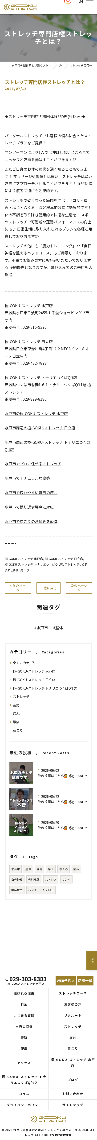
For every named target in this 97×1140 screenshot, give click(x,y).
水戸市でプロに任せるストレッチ (33, 463)
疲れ (8, 570)
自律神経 (17, 879)
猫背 (39, 869)
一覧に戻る (48, 588)
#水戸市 (41, 627)
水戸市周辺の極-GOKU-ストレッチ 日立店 (40, 427)
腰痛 (15, 570)
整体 (28, 869)
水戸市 (15, 869)
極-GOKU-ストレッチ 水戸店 (24, 558)
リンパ (66, 879)
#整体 (58, 627)
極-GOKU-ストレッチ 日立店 (64, 558)
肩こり (24, 570)
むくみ (63, 869)
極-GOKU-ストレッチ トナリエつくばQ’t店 (34, 564)
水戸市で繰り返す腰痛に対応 (29, 507)
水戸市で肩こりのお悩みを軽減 (31, 521)
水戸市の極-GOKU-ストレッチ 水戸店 (36, 413)
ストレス (51, 879)
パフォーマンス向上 (41, 890)
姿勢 (84, 564)
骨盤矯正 (34, 879)
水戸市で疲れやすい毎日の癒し (31, 492)
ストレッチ (72, 564)
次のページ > (79, 587)
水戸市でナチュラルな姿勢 (27, 478)
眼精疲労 (17, 890)
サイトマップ (73, 1105)
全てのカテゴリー (26, 662)
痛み (76, 869)
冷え (51, 869)
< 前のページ (18, 587)
